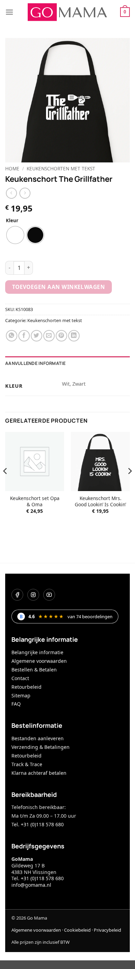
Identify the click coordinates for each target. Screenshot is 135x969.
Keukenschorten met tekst (61, 168)
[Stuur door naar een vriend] (49, 335)
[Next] (129, 484)
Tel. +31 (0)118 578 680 (37, 824)
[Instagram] (33, 595)
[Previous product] (24, 193)
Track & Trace (26, 764)
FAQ (16, 703)
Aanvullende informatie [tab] (35, 363)
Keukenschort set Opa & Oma (35, 501)
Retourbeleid (26, 687)
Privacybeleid (107, 930)
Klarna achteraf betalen (38, 773)
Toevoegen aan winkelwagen (58, 287)
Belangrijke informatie (37, 652)
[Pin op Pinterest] (61, 335)
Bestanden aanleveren (37, 738)
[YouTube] (49, 595)
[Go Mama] (67, 12)
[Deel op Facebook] (24, 335)
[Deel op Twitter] (36, 335)
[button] (9, 11)
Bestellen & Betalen (34, 669)
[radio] (15, 235)
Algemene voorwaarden (39, 661)
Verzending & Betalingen (40, 747)
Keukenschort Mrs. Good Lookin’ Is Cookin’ (100, 501)
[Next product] (11, 193)
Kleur (12, 220)
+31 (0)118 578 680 (42, 878)
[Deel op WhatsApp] (11, 335)
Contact (20, 678)
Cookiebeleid (77, 930)
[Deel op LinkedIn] (74, 335)
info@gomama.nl (31, 885)
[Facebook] (17, 595)
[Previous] (5, 484)
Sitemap (20, 695)
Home (12, 168)
